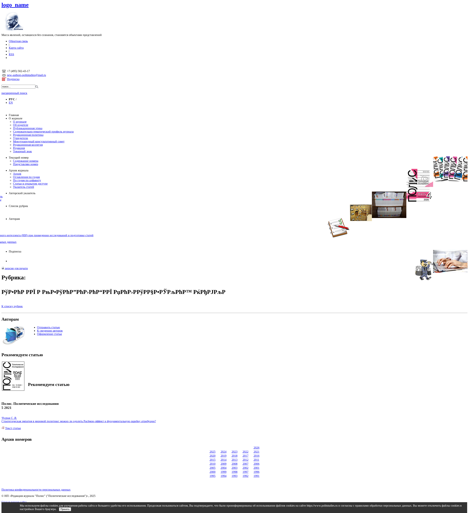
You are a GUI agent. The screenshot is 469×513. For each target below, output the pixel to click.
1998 (234, 471)
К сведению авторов (50, 330)
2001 (256, 467)
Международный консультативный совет (38, 141)
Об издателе (20, 125)
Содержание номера (25, 160)
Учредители (20, 138)
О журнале (15, 118)
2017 (245, 455)
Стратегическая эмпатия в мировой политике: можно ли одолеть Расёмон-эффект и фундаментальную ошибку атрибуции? (78, 421)
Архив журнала (18, 170)
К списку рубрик (12, 306)
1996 (256, 471)
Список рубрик (18, 206)
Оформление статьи (49, 334)
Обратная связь (18, 41)
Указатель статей (23, 186)
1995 (212, 475)
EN (11, 102)
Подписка (13, 79)
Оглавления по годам (26, 177)
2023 (234, 451)
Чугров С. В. (9, 417)
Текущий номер (19, 157)
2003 (234, 467)
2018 (234, 455)
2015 (212, 459)
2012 (245, 459)
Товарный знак (22, 151)
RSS (11, 54)
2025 (212, 451)
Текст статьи (13, 428)
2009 (223, 463)
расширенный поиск (14, 93)
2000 (212, 471)
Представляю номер (25, 164)
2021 (256, 451)
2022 (245, 451)
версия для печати (16, 268)
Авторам (14, 218)
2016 (256, 455)
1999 (223, 471)
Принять (65, 509)
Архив (17, 173)
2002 (245, 467)
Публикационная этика (27, 128)
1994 (223, 475)
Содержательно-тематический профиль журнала (43, 131)
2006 (256, 463)
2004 (223, 467)
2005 (212, 467)
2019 (223, 455)
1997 (245, 471)
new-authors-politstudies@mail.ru (26, 75)
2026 (256, 447)
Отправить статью (48, 327)
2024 (223, 451)
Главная (14, 115)
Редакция (19, 148)
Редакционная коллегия (28, 144)
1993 (234, 475)
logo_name (15, 4)
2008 (234, 463)
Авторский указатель (22, 193)
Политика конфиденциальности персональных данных (36, 489)
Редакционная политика (28, 134)
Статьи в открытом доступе (30, 183)
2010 (212, 463)
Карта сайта (16, 47)
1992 (245, 475)
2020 (212, 455)
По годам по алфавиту (27, 180)
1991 (256, 475)
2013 (234, 459)
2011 (256, 459)
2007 (245, 463)
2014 (223, 459)
